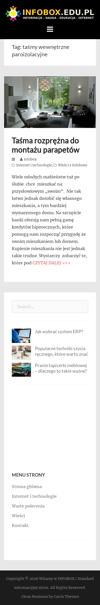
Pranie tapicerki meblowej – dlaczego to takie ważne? (61, 368)
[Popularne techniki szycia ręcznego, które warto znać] (21, 352)
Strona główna (27, 486)
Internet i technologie (34, 165)
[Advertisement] (50, 424)
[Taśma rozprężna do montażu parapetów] (50, 101)
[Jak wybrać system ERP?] (21, 335)
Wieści (18, 515)
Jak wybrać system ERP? (59, 331)
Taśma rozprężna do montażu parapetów (45, 145)
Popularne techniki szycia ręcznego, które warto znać (61, 351)
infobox (30, 159)
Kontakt (20, 525)
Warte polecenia (28, 506)
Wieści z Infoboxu (72, 165)
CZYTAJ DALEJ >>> (52, 262)
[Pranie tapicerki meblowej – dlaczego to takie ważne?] (21, 369)
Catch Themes (66, 596)
